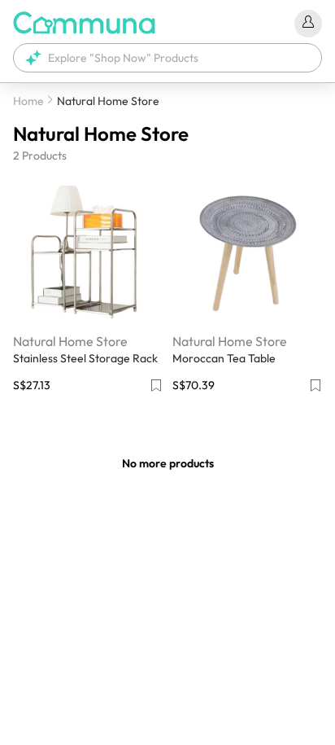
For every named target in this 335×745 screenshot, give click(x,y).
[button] (167, 57)
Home (28, 100)
